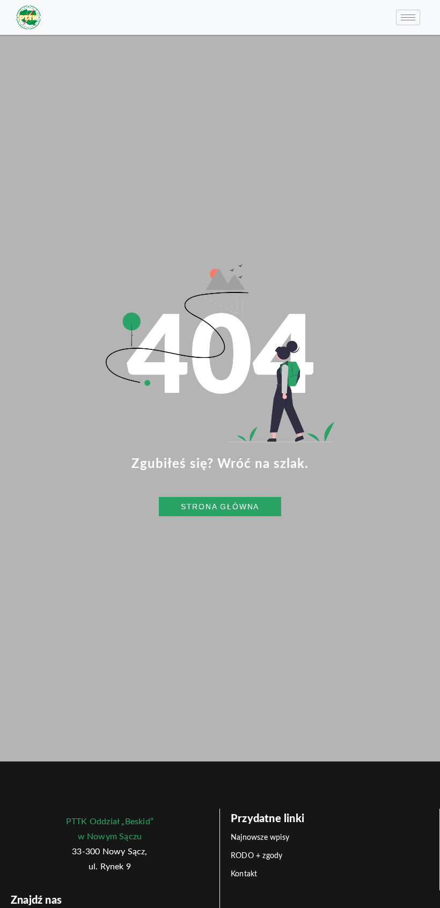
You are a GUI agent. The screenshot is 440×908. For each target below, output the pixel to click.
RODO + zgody (256, 856)
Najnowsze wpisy (260, 837)
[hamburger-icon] (408, 17)
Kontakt (244, 874)
